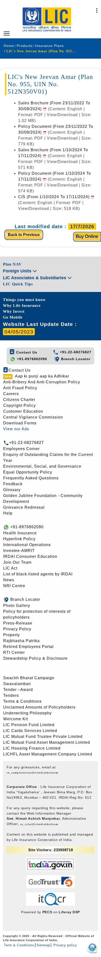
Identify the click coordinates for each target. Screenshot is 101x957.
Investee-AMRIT (19, 550)
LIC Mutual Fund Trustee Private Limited (43, 736)
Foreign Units (18, 271)
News (8, 580)
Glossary (12, 490)
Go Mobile (13, 317)
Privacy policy (64, 945)
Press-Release (17, 623)
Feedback (13, 484)
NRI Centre (14, 586)
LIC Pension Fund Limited (28, 725)
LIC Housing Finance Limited (32, 748)
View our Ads (16, 429)
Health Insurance (20, 533)
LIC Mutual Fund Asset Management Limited (46, 742)
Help (8, 513)
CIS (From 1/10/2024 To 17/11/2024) (54, 197)
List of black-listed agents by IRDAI (38, 574)
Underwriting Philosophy (27, 713)
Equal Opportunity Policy (27, 472)
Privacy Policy (17, 629)
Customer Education (23, 411)
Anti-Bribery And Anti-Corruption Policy (41, 382)
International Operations (27, 545)
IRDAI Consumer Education (30, 556)
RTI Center (14, 652)
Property (11, 635)
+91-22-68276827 (75, 352)
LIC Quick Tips (18, 284)
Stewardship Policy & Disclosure (35, 658)
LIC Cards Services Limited (30, 731)
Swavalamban (17, 684)
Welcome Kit (15, 719)
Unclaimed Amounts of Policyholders (39, 707)
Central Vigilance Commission (33, 417)
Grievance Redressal (24, 507)
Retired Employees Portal (28, 647)
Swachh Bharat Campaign (28, 678)
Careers (11, 394)
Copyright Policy (19, 405)
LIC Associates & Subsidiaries (35, 277)
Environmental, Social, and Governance (42, 466)
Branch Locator (75, 359)
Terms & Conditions (22, 701)
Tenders (11, 695)
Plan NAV (12, 264)
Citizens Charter (19, 400)
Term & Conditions (19, 945)
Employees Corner (21, 449)
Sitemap (43, 945)
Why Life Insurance (22, 305)
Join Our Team (17, 562)
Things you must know (24, 300)
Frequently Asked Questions (31, 478)
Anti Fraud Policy (20, 388)
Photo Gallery (16, 605)
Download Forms (20, 423)
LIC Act (10, 568)
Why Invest (14, 311)
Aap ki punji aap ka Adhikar (42, 376)
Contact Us (26, 352)
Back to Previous (24, 235)
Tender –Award (18, 690)
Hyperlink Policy (19, 539)
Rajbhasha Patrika (21, 641)
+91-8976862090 (31, 359)
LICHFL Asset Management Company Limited (47, 754)
